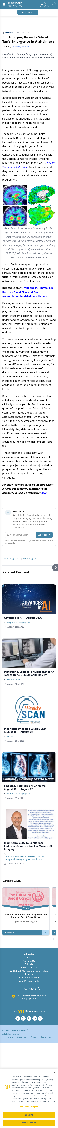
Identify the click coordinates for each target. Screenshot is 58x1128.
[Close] (55, 1073)
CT (18, 558)
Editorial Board (29, 967)
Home (10, 1037)
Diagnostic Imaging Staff (19, 622)
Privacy (29, 974)
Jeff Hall (10, 736)
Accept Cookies (29, 1122)
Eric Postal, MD (14, 679)
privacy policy (10, 543)
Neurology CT (29, 558)
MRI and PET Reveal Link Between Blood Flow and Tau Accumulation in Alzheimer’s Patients (28, 292)
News (33, 1037)
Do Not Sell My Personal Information (29, 970)
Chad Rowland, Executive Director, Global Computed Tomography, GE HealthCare (24, 858)
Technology (8, 558)
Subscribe (42, 534)
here (44, 493)
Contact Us (29, 960)
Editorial (29, 964)
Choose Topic (26, 12)
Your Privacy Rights (29, 980)
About (29, 957)
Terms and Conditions (29, 977)
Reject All (28, 1115)
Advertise (29, 954)
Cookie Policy (49, 1101)
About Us (21, 1037)
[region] (29, 1098)
